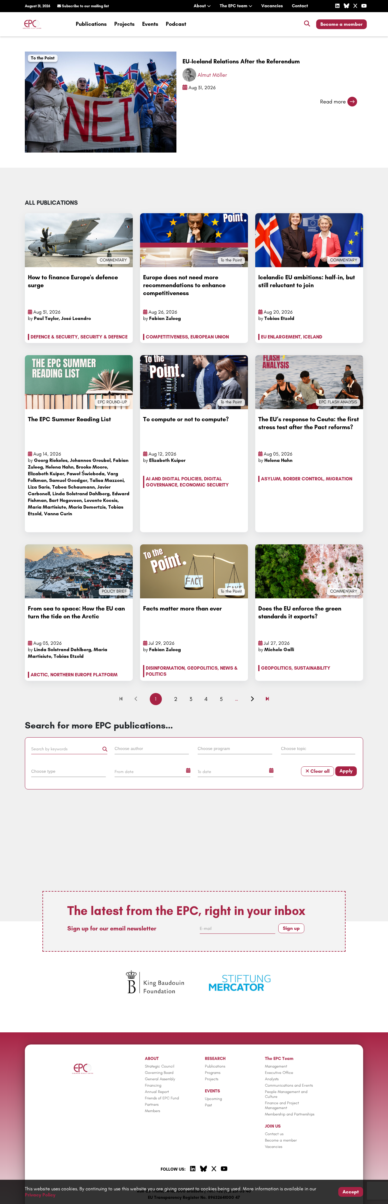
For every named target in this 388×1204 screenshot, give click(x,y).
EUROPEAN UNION (209, 337)
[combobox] (153, 750)
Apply (346, 771)
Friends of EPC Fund (162, 1098)
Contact (300, 5)
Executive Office (279, 1072)
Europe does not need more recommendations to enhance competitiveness (184, 285)
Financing (153, 1085)
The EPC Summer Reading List (69, 419)
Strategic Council (159, 1066)
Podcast (176, 24)
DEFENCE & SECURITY (54, 337)
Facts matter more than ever (182, 608)
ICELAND (312, 337)
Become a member (341, 24)
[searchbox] (152, 748)
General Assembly (160, 1079)
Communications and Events (289, 1085)
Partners (152, 1104)
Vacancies (272, 5)
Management (276, 1066)
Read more (333, 101)
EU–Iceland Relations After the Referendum (241, 61)
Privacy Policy (40, 1195)
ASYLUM (271, 479)
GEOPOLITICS (202, 668)
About (200, 5)
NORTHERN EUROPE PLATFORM (84, 675)
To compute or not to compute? (186, 419)
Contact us (274, 1134)
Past (208, 1105)
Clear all (319, 771)
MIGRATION (339, 479)
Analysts (272, 1079)
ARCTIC (39, 675)
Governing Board (159, 1072)
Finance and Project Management (282, 1105)
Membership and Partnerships (289, 1114)
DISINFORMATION (165, 668)
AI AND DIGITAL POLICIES (174, 479)
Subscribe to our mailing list (85, 6)
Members (152, 1110)
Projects (124, 24)
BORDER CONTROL (303, 479)
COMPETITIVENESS (167, 337)
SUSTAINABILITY (312, 668)
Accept (351, 1192)
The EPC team (234, 5)
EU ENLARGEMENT (281, 337)
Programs (212, 1072)
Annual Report (157, 1091)
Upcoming (213, 1098)
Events (150, 24)
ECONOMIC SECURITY (204, 485)
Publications (91, 24)
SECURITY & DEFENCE (104, 337)
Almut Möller (212, 75)
